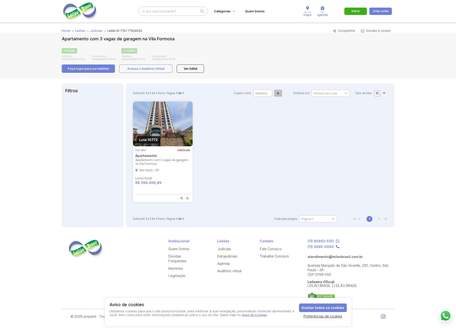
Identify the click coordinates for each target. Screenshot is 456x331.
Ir (278, 93)
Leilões (80, 30)
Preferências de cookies (323, 316)
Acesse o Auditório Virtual (145, 68)
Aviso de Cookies (254, 315)
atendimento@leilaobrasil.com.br (335, 256)
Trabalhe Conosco (274, 256)
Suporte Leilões (321, 297)
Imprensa (175, 268)
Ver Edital (190, 68)
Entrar (356, 11)
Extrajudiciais (227, 256)
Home (66, 30)
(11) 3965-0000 (321, 246)
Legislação (176, 276)
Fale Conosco (271, 249)
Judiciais (96, 30)
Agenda (223, 264)
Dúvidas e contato (378, 30)
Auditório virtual (229, 271)
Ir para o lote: (243, 93)
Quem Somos (255, 11)
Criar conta (380, 11)
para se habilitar (88, 68)
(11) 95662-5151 (321, 241)
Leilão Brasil (85, 11)
